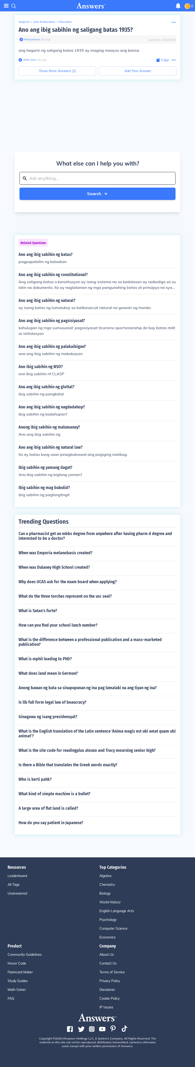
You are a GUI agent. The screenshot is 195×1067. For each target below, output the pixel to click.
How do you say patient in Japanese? (51, 822)
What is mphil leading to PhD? (45, 658)
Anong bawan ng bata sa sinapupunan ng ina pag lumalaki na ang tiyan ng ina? (88, 687)
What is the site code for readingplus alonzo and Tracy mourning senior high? (87, 750)
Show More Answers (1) (57, 71)
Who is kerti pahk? (35, 779)
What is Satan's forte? (38, 610)
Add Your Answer (137, 71)
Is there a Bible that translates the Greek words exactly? (68, 764)
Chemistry (107, 884)
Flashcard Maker (20, 972)
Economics (107, 937)
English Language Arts (116, 911)
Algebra (105, 876)
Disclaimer (107, 990)
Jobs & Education (44, 21)
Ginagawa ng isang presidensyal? (48, 716)
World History (110, 902)
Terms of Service (112, 972)
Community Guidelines (25, 954)
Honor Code (17, 963)
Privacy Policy (109, 981)
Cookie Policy (109, 998)
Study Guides (18, 981)
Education (65, 21)
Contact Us (108, 963)
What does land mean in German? (48, 673)
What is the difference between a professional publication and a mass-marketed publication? (90, 642)
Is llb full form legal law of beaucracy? (52, 702)
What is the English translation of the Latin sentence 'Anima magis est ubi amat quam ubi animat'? (97, 734)
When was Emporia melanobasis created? (56, 552)
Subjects (24, 21)
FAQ (11, 998)
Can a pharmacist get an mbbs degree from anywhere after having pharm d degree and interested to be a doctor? (95, 536)
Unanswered (17, 893)
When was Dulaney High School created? (54, 567)
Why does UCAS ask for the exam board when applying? (68, 581)
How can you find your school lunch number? (58, 625)
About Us (106, 954)
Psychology (108, 920)
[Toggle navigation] (6, 6)
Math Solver (17, 990)
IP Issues (106, 1007)
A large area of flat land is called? (48, 808)
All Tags (14, 884)
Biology (105, 893)
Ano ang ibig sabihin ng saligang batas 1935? (76, 29)
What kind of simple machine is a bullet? (54, 793)
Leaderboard (17, 876)
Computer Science (113, 928)
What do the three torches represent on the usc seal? (65, 596)
